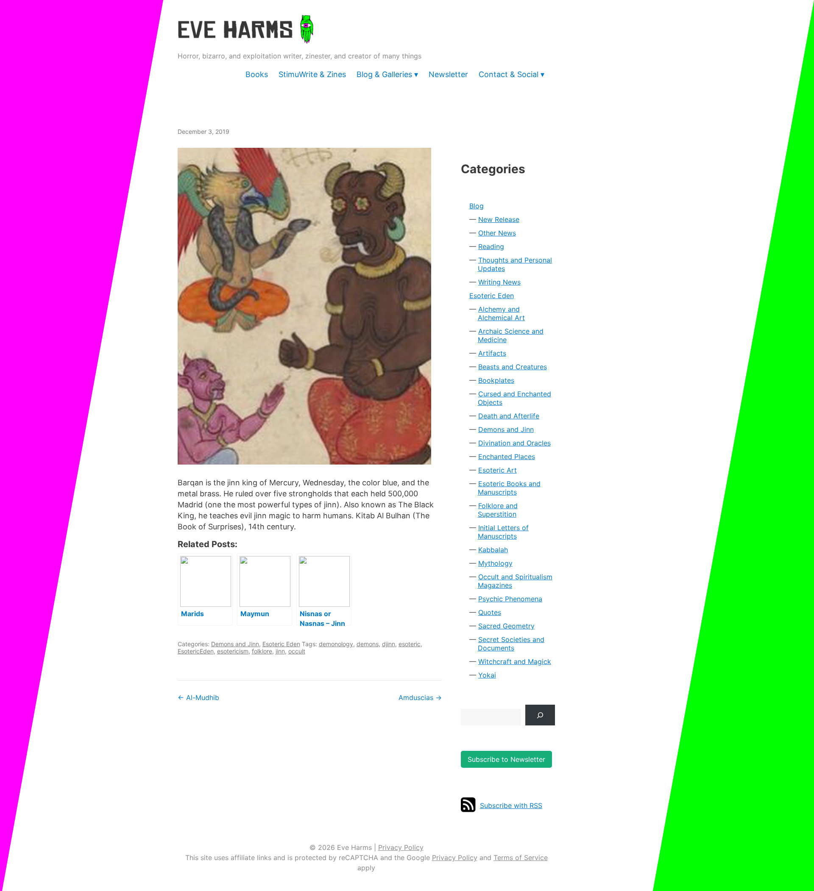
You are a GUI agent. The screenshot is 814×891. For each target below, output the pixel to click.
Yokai (487, 675)
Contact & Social (508, 74)
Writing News (499, 282)
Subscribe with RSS (511, 805)
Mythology (495, 563)
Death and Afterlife (508, 416)
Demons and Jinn (235, 643)
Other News (497, 233)
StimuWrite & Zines (312, 74)
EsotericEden (196, 651)
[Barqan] (310, 306)
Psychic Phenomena (510, 599)
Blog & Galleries (384, 74)
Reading (491, 246)
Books (256, 74)
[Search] (540, 715)
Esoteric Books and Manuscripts (509, 487)
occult (296, 651)
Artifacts (492, 353)
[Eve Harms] (245, 38)
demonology (336, 643)
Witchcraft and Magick (514, 661)
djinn (388, 643)
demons (368, 643)
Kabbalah (493, 549)
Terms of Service (520, 857)
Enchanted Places (506, 456)
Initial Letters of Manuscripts (503, 531)
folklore (262, 651)
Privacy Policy (401, 847)
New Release (498, 219)
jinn (280, 651)
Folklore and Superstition (498, 509)
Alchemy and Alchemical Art (501, 313)
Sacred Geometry (506, 626)
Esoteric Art (497, 470)
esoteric (410, 643)
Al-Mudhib (198, 697)
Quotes (489, 612)
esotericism (232, 651)
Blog (476, 206)
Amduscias (420, 697)
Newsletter (448, 74)
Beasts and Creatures (512, 366)
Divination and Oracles (514, 443)
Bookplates (496, 380)
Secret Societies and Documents (511, 643)
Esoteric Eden (281, 643)
